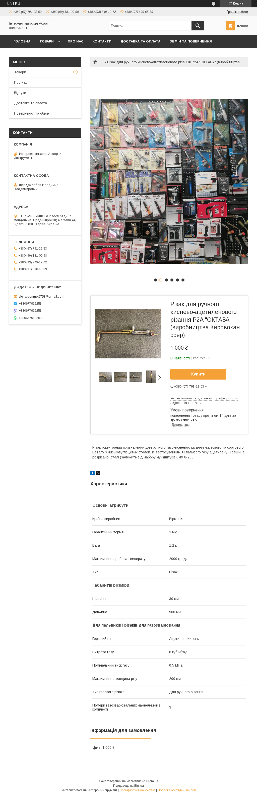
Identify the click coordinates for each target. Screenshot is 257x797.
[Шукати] (197, 25)
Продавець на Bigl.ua (128, 785)
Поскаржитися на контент (137, 790)
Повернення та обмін (31, 113)
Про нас (76, 41)
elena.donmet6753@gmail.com (41, 296)
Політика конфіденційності (177, 790)
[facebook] (92, 474)
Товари (46, 41)
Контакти (102, 41)
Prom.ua (152, 781)
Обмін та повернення (190, 41)
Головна (22, 41)
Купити (198, 374)
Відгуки (20, 93)
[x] (98, 474)
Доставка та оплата (140, 41)
